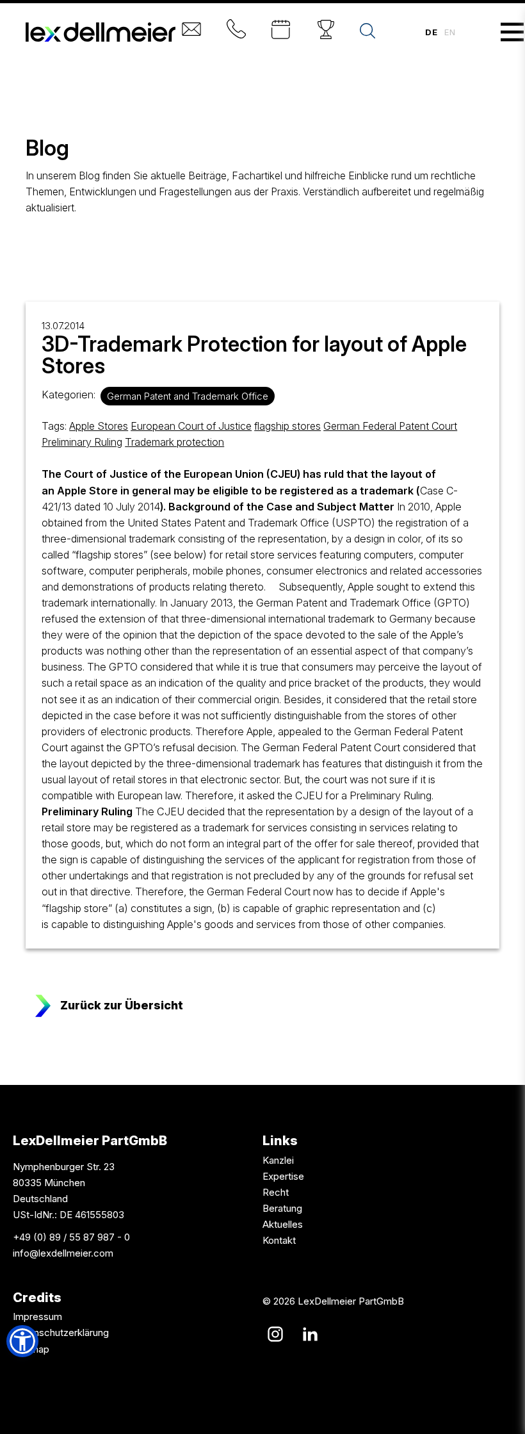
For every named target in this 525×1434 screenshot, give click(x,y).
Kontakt (279, 1240)
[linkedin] (310, 1334)
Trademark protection (174, 442)
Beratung (282, 1208)
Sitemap (31, 1349)
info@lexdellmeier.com (63, 1253)
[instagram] (275, 1334)
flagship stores (287, 426)
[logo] (100, 32)
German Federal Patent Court (390, 426)
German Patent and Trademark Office (187, 396)
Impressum (37, 1316)
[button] (22, 1341)
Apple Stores (98, 426)
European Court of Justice (191, 426)
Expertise (283, 1176)
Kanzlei (278, 1160)
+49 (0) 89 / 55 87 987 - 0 (71, 1237)
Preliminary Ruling (82, 442)
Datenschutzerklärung (61, 1332)
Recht (275, 1192)
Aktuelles (282, 1224)
